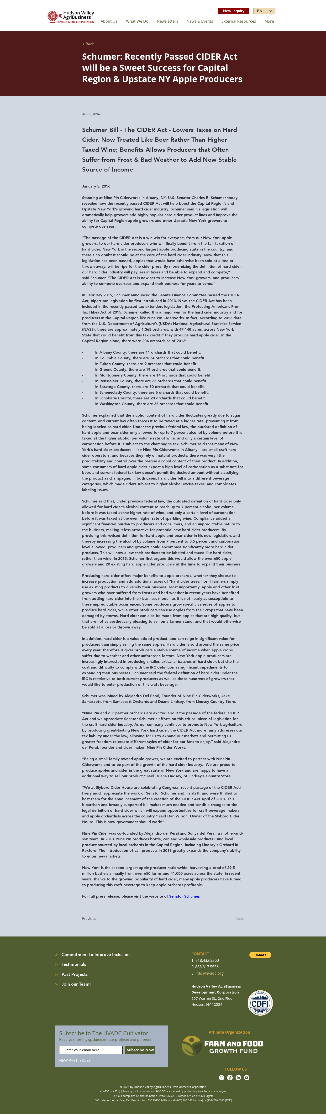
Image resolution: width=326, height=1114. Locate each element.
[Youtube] (246, 1077)
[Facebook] (230, 1077)
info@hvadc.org (209, 973)
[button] (260, 955)
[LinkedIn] (238, 1077)
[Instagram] (221, 1077)
